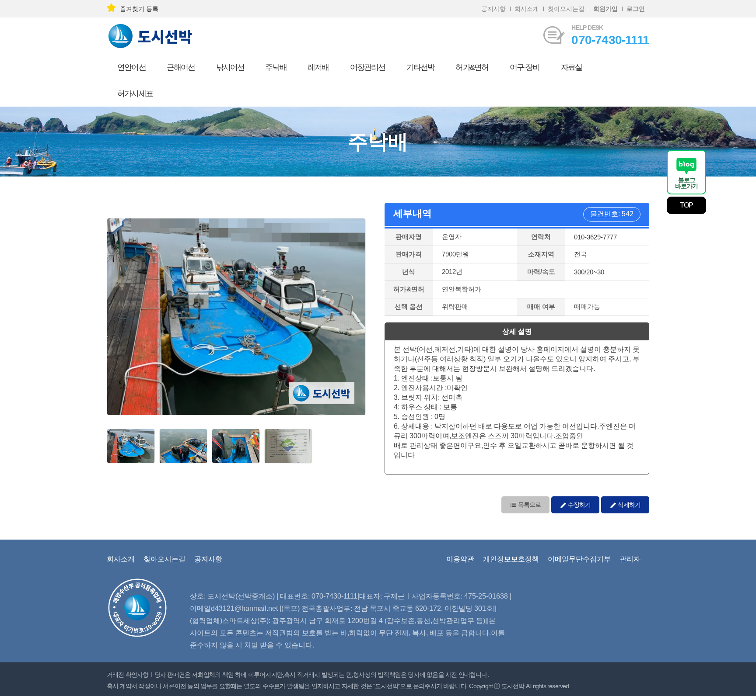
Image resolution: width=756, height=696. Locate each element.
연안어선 (131, 67)
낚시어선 (230, 67)
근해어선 (181, 67)
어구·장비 (525, 67)
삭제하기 (628, 504)
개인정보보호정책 (511, 559)
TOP (686, 205)
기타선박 (420, 67)
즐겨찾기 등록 (139, 8)
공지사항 (493, 8)
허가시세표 (135, 93)
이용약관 (460, 559)
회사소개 (526, 8)
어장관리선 (367, 67)
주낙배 (276, 67)
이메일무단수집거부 (579, 559)
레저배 (318, 67)
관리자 (630, 559)
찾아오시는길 (566, 8)
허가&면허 (471, 67)
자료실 (571, 67)
